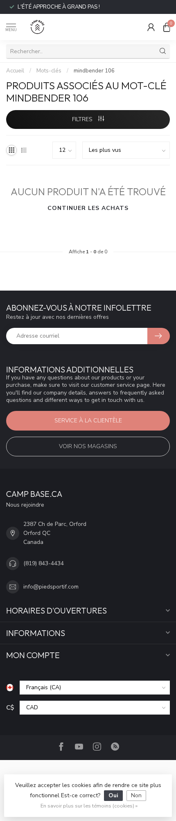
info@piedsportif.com (51, 587)
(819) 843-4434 (43, 563)
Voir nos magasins (88, 446)
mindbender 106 (94, 70)
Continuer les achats (88, 208)
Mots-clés (48, 70)
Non (136, 795)
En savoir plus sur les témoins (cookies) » (89, 805)
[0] (166, 27)
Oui (113, 795)
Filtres (83, 119)
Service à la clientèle (88, 420)
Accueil (15, 70)
